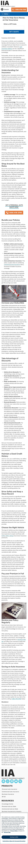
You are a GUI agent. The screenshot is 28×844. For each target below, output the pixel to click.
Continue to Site (14, 837)
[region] (14, 828)
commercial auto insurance (12, 264)
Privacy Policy (14, 830)
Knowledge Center (7, 804)
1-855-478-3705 (16, 699)
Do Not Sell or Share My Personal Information (14, 841)
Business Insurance (8, 794)
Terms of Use (7, 832)
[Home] (8, 4)
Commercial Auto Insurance (10, 791)
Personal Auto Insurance (9, 789)
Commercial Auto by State (10, 809)
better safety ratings (8, 536)
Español (6, 9)
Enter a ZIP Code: (10, 24)
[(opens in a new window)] (3, 781)
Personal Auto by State (9, 806)
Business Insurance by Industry (11, 811)
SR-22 (4, 796)
